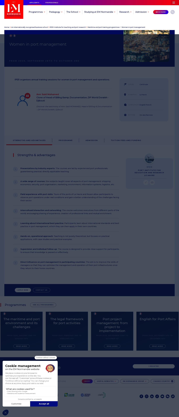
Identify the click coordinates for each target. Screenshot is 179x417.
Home (6, 27)
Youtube (162, 396)
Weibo (173, 396)
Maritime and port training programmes (104, 27)
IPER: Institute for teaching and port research (68, 27)
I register (154, 366)
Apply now (23, 290)
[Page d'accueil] (13, 9)
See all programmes (43, 305)
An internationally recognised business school (29, 27)
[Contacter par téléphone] (145, 182)
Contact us (41, 290)
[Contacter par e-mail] (152, 182)
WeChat (167, 396)
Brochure (161, 12)
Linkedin (152, 396)
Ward (87, 381)
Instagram (146, 396)
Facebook (141, 396)
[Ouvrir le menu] (175, 2)
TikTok (157, 396)
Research (172, 12)
